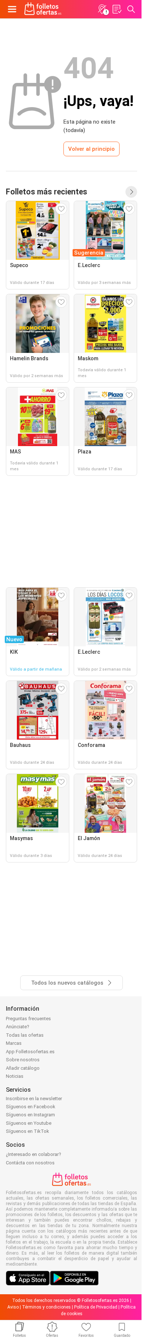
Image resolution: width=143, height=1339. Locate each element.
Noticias (14, 1076)
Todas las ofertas (25, 1035)
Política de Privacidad (95, 1307)
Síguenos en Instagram (30, 1114)
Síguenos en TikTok (27, 1131)
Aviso (13, 1307)
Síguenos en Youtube (28, 1123)
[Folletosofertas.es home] (43, 9)
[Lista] (116, 9)
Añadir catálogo (23, 1068)
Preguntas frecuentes (28, 1018)
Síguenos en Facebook (30, 1106)
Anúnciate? (17, 1026)
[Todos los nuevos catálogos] (131, 192)
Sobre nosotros (23, 1059)
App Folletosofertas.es (30, 1051)
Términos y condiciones (46, 1307)
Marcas (14, 1043)
